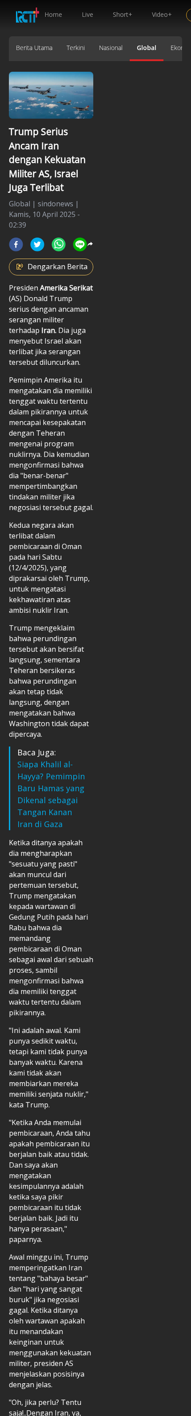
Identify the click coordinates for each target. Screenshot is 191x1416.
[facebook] (16, 244)
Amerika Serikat (66, 288)
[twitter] (37, 244)
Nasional (111, 47)
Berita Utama (34, 47)
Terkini (76, 47)
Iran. (48, 330)
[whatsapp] (59, 244)
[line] (80, 244)
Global (146, 47)
